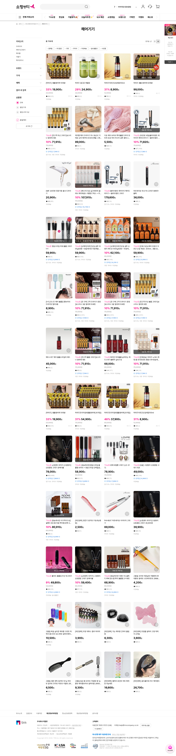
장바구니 (158, 7)
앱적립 (50, 48)
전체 (21, 103)
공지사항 (95, 713)
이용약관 (39, 713)
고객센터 (150, 7)
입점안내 (29, 713)
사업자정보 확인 (76, 725)
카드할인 (59, 48)
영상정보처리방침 (82, 713)
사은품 (104, 48)
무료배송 (84, 48)
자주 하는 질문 (146, 725)
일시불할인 (94, 48)
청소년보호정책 (67, 713)
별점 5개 (23, 107)
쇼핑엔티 (25, 6)
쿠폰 (67, 48)
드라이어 (19, 46)
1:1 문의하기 (98, 729)
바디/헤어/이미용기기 (32, 24)
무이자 (75, 48)
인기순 (148, 41)
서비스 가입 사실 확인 (118, 734)
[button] (45, 17)
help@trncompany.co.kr (129, 725)
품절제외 (23, 120)
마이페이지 (143, 7)
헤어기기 (45, 24)
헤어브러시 (19, 60)
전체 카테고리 (28, 17)
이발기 (18, 57)
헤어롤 (18, 53)
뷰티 (21, 24)
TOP (172, 62)
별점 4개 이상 (24, 112)
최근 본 (170, 38)
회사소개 (19, 713)
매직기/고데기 (20, 50)
